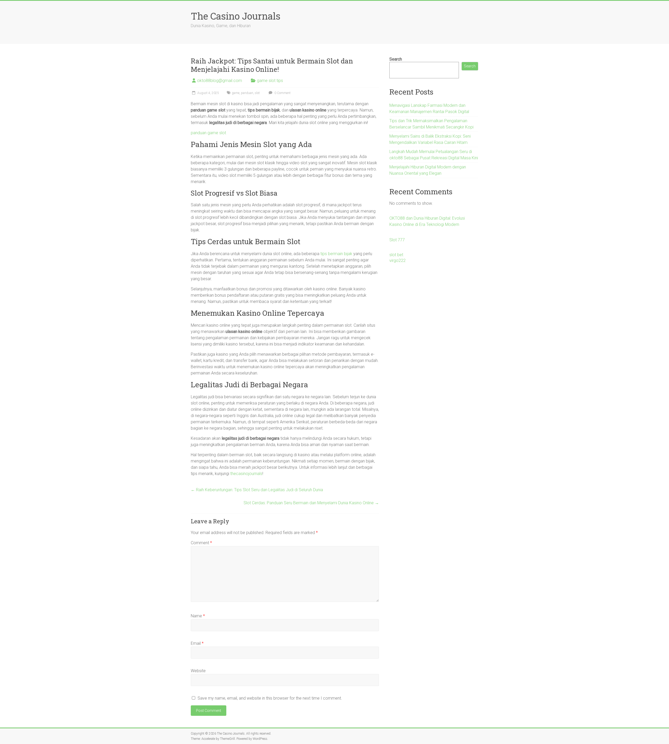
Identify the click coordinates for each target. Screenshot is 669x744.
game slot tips (270, 80)
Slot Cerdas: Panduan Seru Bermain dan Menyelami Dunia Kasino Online (311, 502)
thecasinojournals (246, 473)
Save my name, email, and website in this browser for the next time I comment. (270, 698)
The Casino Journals (235, 16)
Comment (201, 542)
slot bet (396, 254)
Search (395, 59)
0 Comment (282, 93)
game (235, 93)
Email (197, 643)
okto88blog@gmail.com (219, 80)
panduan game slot (208, 132)
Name (198, 615)
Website (198, 670)
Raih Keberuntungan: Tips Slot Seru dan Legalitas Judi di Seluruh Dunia (257, 489)
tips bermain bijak (336, 253)
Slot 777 (397, 239)
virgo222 (397, 260)
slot (257, 93)
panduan (247, 93)
